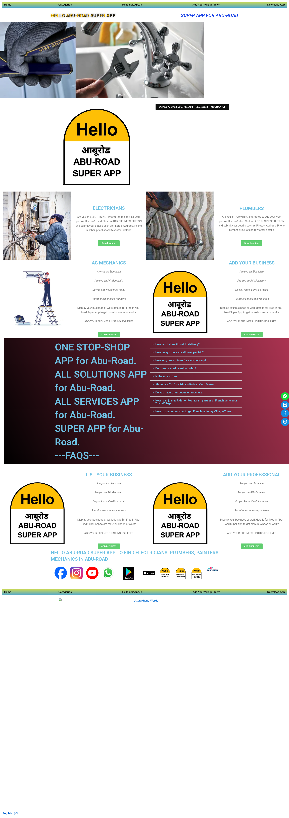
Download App (276, 4)
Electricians (109, 208)
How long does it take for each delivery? (180, 360)
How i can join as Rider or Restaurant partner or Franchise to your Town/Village (196, 402)
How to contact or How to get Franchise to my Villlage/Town (193, 411)
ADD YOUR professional (251, 474)
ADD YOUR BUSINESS (252, 263)
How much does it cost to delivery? (177, 344)
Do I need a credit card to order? (175, 368)
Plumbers (251, 208)
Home (7, 4)
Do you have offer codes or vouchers (178, 392)
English (7, 813)
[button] (196, 344)
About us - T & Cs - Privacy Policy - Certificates (184, 384)
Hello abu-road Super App (83, 15)
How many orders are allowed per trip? (179, 352)
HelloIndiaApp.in (132, 4)
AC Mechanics (109, 263)
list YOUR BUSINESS (109, 474)
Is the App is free (166, 376)
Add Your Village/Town (206, 4)
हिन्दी (15, 813)
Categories (65, 4)
